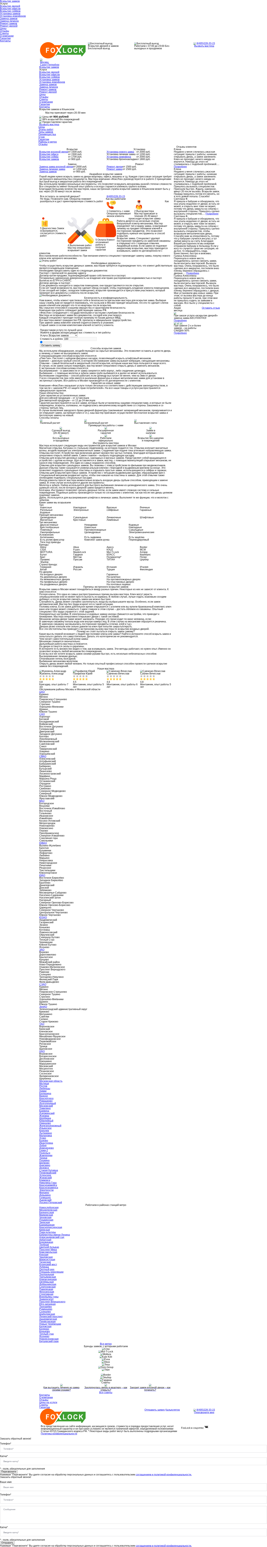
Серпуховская (47, 1286)
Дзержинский (47, 1113)
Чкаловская (46, 1257)
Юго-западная (47, 1304)
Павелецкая (46, 1289)
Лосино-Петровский (50, 1202)
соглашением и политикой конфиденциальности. (164, 1474)
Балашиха (45, 1093)
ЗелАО (43, 1006)
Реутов (43, 1086)
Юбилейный (46, 1120)
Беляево (44, 1329)
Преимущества (47, 134)
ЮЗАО (43, 917)
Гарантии (5, 38)
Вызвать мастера (204, 46)
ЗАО (41, 949)
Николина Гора (48, 1182)
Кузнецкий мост (48, 1264)
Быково (43, 1140)
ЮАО (42, 875)
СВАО (42, 756)
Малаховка (45, 1135)
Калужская (45, 1326)
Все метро (106, 1343)
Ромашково (46, 1101)
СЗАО (42, 984)
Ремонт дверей (8, 26)
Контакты (5, 41)
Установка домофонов (13, 16)
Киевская (44, 1229)
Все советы (105, 1392)
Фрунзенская (46, 1291)
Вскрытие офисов (10, 8)
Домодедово (46, 1148)
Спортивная (46, 1294)
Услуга (44, 335)
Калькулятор (172, 1409)
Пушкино (44, 1160)
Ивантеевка (46, 1143)
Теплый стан (46, 1334)
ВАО (41, 801)
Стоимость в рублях (51, 339)
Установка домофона (119, 156)
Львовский (45, 1200)
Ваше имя (6, 1482)
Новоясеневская (49, 1339)
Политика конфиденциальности (59, 1433)
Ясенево (44, 1336)
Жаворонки (45, 1155)
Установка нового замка (120, 151)
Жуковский (45, 1177)
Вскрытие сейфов (10, 11)
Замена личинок (9, 21)
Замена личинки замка (52, 169)
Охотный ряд (46, 1269)
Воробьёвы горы (49, 1296)
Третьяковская (47, 1277)
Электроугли (46, 1190)
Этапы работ (45, 129)
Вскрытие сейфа (48, 156)
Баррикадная (47, 1225)
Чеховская (45, 1217)
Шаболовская (47, 1314)
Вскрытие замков (49, 67)
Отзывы (4, 31)
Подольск (44, 1153)
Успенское (45, 1175)
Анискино (44, 1165)
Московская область (50, 1081)
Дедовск (44, 1167)
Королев (44, 1130)
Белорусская (46, 1212)
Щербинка (45, 1118)
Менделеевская (48, 1210)
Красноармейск (48, 1185)
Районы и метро (47, 142)
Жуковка (44, 1115)
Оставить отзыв (211, 308)
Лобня (43, 1145)
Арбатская (45, 1239)
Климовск (44, 1180)
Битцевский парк (49, 1341)
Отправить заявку (154, 1409)
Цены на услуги (48, 1402)
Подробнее (180, 166)
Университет (46, 1299)
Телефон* (5, 1443)
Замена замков (8, 18)
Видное (43, 1096)
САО (42, 714)
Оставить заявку (50, 345)
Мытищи (44, 1083)
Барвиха (44, 1110)
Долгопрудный (47, 1103)
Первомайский (47, 1172)
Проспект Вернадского (52, 1301)
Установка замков (10, 13)
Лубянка (44, 1267)
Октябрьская (46, 1282)
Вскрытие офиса (48, 154)
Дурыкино (45, 1195)
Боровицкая (46, 1242)
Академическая (48, 1319)
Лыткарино (45, 1133)
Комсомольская (48, 1252)
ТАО (41, 1024)
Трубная (44, 1244)
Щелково (44, 1163)
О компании (7, 36)
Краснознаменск (48, 1187)
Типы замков (45, 132)
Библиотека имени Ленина (54, 1234)
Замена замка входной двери (56, 166)
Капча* (4, 1456)
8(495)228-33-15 (206, 43)
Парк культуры (47, 1232)
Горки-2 (43, 1150)
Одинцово (45, 1123)
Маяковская (46, 1215)
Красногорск (46, 1098)
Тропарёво (45, 1306)
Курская (43, 1254)
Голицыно (45, 1197)
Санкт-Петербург (49, 64)
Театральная (46, 1274)
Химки (43, 1091)
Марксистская (47, 1259)
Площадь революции (51, 1272)
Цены (3, 28)
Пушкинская (46, 1220)
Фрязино (44, 1192)
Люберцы (44, 1088)
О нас (41, 137)
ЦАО (42, 692)
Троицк (43, 1158)
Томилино (45, 1108)
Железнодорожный (50, 1125)
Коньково (44, 1331)
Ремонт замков (8, 23)
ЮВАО (43, 843)
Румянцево (45, 1309)
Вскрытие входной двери (53, 151)
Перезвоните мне (204, 1412)
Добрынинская (47, 1284)
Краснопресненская (50, 1227)
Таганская (45, 1262)
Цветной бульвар (49, 1247)
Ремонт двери (115, 166)
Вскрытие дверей (10, 6)
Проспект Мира (48, 1249)
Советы (4, 33)
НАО (42, 1051)
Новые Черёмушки (50, 1324)
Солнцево (45, 1311)
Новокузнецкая (48, 1279)
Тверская (44, 1222)
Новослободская (49, 1207)
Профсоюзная (47, 1321)
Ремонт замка (114, 169)
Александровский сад (51, 1237)
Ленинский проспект (51, 1316)
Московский (46, 1106)
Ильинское (45, 1128)
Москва (44, 62)
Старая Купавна (48, 1170)
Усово (42, 1138)
